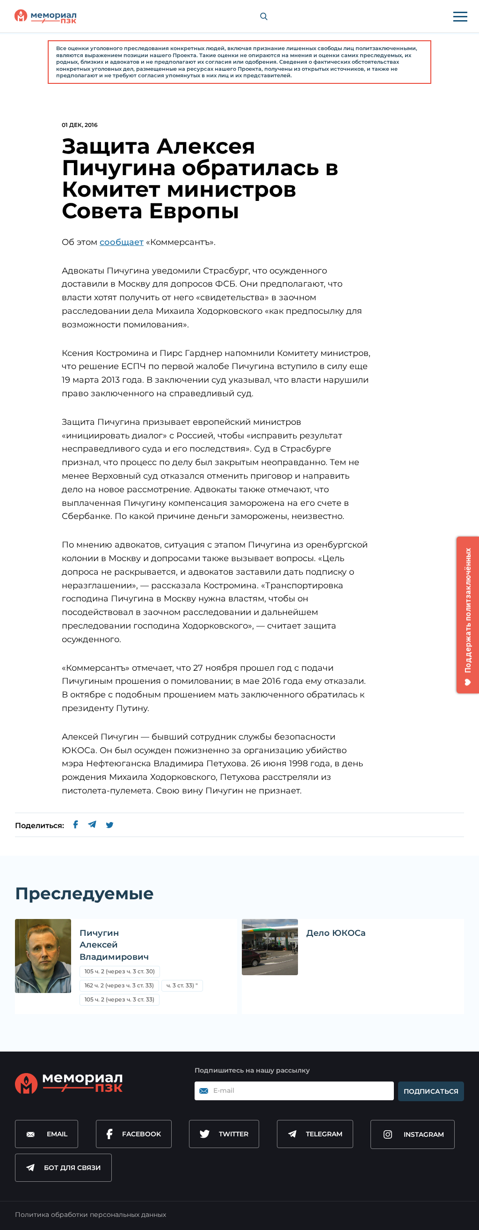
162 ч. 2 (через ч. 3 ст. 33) (119, 985)
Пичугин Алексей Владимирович (114, 945)
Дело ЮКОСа (336, 933)
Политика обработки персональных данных (90, 1214)
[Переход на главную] (45, 16)
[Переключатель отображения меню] (460, 16)
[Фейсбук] (75, 826)
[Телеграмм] (91, 826)
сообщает (122, 242)
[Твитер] (110, 826)
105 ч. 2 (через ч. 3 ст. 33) (119, 999)
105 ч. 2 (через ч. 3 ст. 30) (120, 971)
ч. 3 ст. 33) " (182, 985)
